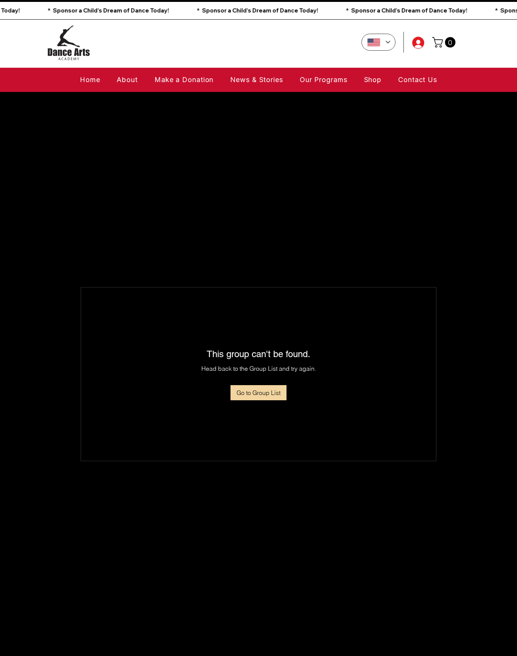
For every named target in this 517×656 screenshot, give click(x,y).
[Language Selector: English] (378, 42)
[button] (258, 10)
